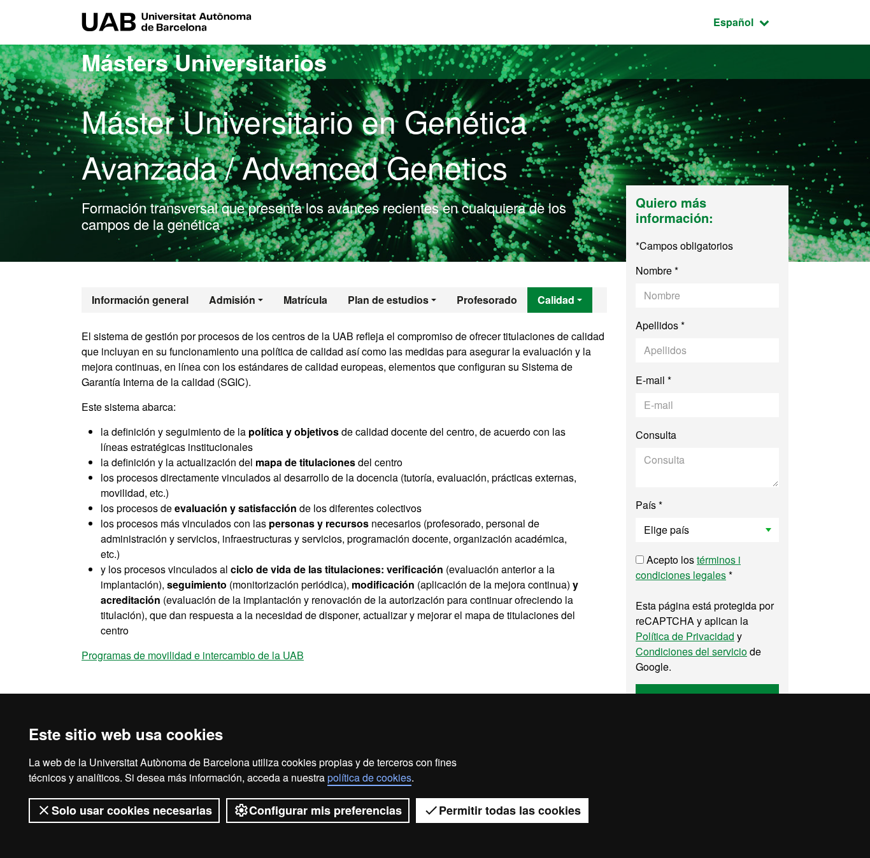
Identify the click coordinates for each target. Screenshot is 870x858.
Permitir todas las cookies (510, 810)
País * (649, 504)
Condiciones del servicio (691, 651)
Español (750, 21)
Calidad (556, 299)
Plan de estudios (388, 299)
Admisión (232, 299)
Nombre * (657, 270)
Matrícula (305, 299)
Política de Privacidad (685, 636)
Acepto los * (688, 567)
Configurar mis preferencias (325, 810)
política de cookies (369, 777)
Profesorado (487, 299)
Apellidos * (660, 325)
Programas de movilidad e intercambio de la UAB (193, 655)
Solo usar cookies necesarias (132, 810)
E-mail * (653, 380)
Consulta (656, 434)
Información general (140, 299)
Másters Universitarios (204, 61)
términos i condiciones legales (688, 567)
